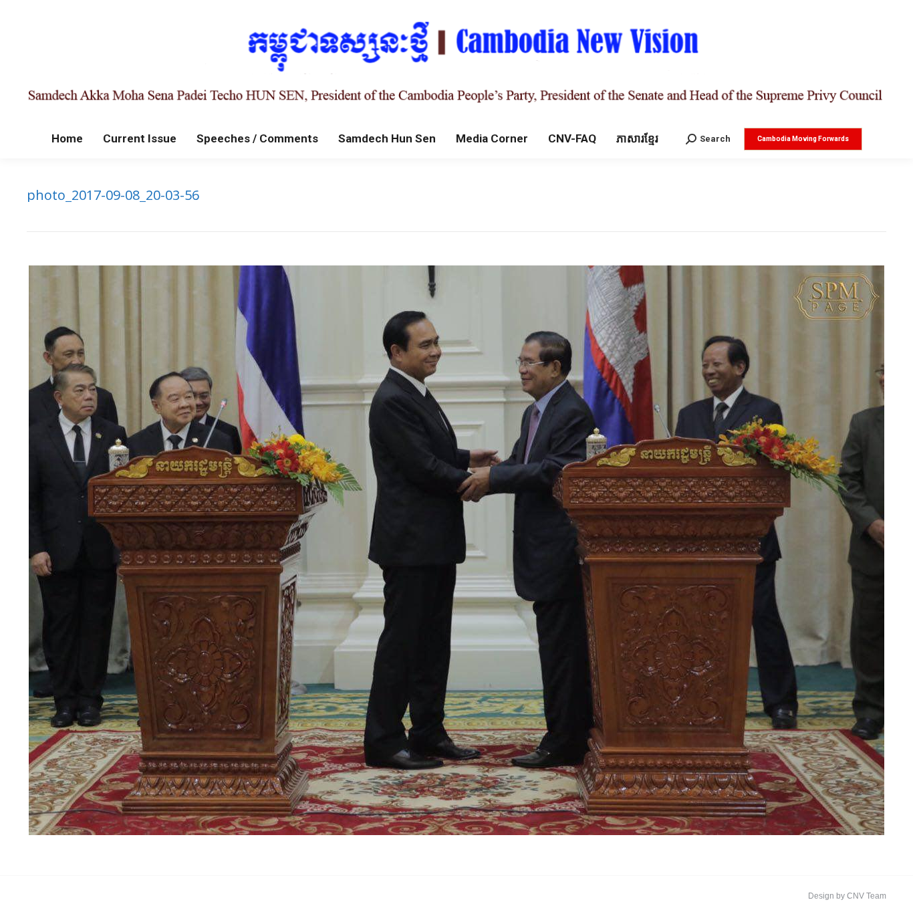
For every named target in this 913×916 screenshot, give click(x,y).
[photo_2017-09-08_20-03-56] (456, 550)
